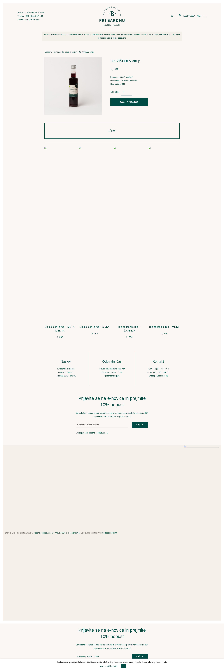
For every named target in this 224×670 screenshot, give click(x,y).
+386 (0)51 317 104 (33, 16)
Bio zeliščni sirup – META (164, 326)
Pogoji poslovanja (43, 533)
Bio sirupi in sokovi (69, 52)
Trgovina (56, 52)
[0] (177, 16)
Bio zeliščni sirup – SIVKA (95, 326)
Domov (48, 52)
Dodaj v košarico (129, 102)
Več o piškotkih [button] (108, 666)
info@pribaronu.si (31, 19)
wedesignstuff (109, 533)
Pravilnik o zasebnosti (67, 533)
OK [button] (123, 666)
